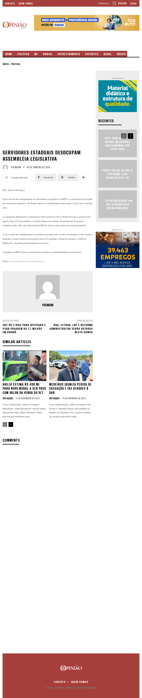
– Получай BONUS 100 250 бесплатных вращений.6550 (118, 204)
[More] (83, 177)
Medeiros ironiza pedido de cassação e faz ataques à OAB (70, 388)
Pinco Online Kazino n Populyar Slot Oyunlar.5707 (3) (117, 173)
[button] (119, 3)
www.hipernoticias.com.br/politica (27, 261)
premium (16, 167)
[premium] (6, 167)
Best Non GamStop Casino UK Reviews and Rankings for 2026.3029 (118, 143)
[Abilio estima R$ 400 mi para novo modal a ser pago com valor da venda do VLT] (24, 365)
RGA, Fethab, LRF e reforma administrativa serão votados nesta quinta (71, 328)
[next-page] (11, 424)
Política (15, 64)
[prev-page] (5, 424)
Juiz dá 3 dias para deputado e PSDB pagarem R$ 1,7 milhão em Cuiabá (24, 328)
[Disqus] (48, 495)
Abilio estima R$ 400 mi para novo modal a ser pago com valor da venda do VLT (24, 388)
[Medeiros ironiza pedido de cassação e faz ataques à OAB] (71, 365)
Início (6, 64)
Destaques (8, 398)
